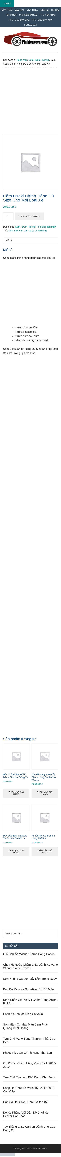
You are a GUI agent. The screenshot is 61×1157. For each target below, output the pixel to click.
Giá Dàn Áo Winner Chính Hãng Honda (29, 954)
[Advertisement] (30, 103)
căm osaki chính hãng (35, 230)
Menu (7, 3)
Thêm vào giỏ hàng (29, 216)
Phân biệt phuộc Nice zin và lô (23, 1014)
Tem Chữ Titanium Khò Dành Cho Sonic (29, 1077)
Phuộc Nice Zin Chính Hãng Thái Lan (27, 1052)
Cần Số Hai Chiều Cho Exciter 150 (25, 1102)
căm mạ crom (15, 230)
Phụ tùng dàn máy (46, 227)
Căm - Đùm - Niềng (38, 60)
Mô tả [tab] (9, 240)
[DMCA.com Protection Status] (7, 1155)
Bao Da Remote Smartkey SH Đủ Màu (28, 989)
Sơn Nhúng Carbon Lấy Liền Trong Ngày (30, 978)
